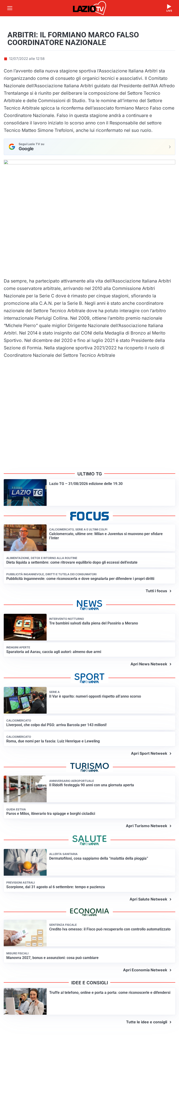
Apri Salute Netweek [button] (148, 899)
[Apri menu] (10, 8)
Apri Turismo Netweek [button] (146, 825)
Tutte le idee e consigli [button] (146, 1022)
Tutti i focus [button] (156, 590)
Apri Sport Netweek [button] (149, 753)
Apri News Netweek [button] (149, 664)
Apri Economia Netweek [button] (145, 970)
